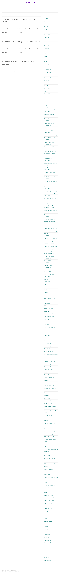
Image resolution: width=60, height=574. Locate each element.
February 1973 (47, 93)
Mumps (45, 428)
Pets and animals (48, 446)
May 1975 (46, 56)
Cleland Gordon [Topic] (49, 332)
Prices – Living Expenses (49, 458)
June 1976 (46, 21)
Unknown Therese (48, 545)
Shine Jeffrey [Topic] (48, 495)
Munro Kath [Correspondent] (50, 198)
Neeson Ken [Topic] (48, 434)
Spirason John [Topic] (48, 514)
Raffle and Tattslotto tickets (50, 463)
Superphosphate (47, 523)
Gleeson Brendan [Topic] (49, 369)
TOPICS (46, 300)
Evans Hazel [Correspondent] (50, 135)
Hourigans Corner (48, 287)
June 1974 (46, 83)
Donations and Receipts (49, 340)
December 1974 (47, 69)
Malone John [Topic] (48, 403)
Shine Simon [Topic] (48, 506)
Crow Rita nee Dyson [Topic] (50, 338)
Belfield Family (47, 305)
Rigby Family (47, 471)
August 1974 (46, 80)
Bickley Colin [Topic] (48, 308)
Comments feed (47, 560)
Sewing (45, 482)
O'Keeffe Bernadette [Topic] (50, 436)
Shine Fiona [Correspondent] (50, 231)
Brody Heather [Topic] (49, 316)
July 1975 (46, 50)
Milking (46, 420)
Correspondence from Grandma (51, 127)
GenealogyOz (30, 2)
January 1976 (47, 34)
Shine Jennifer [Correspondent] (51, 238)
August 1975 (46, 48)
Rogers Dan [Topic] (48, 474)
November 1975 (47, 40)
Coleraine (46, 284)
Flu (45, 358)
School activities (47, 479)
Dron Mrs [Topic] (47, 343)
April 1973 (46, 91)
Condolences (47, 335)
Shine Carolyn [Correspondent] (50, 228)
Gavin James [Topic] (48, 366)
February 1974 (47, 88)
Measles (46, 418)
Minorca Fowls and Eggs (49, 423)
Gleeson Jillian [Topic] (49, 377)
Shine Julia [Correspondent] (50, 243)
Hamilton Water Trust (49, 385)
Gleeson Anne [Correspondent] (50, 156)
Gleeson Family (47, 374)
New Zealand (47, 289)
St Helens (46, 292)
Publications (47, 461)
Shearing (46, 492)
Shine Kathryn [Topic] (49, 500)
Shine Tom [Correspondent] (50, 249)
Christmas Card (47, 330)
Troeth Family (47, 532)
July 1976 (46, 18)
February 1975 (47, 64)
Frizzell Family (47, 364)
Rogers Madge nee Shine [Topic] (51, 477)
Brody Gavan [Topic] (48, 313)
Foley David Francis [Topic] (50, 361)
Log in (45, 554)
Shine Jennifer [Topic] (49, 497)
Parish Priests (47, 444)
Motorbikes (46, 426)
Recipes (46, 466)
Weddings (46, 537)
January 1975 (47, 67)
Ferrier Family (47, 348)
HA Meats (46, 380)
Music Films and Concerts (49, 431)
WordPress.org (47, 562)
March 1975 (46, 61)
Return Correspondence (49, 469)
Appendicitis (47, 303)
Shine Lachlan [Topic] (48, 503)
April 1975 (46, 59)
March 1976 (46, 29)
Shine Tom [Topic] (48, 508)
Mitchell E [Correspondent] (50, 195)
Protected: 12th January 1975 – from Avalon (21, 41)
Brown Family (47, 319)
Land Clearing (47, 398)
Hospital (46, 392)
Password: (4, 32)
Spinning (46, 511)
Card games (46, 324)
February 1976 (47, 32)
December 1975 (47, 37)
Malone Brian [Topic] (48, 400)
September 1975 (47, 45)
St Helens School (48, 521)
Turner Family (47, 534)
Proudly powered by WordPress (9, 570)
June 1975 (46, 53)
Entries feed (47, 557)
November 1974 (47, 72)
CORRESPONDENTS (48, 102)
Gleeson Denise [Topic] (49, 372)
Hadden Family (47, 382)
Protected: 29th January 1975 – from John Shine (20, 20)
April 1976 (46, 26)
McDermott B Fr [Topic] (49, 415)
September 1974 (47, 77)
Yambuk (46, 295)
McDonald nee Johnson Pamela (51, 184)
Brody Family (47, 311)
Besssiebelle (47, 281)
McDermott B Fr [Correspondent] (51, 181)
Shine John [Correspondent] (50, 241)
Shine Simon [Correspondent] (50, 246)
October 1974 (47, 75)
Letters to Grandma (42, 9)
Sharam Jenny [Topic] (48, 489)
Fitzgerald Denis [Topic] (49, 351)
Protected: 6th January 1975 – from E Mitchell (18, 62)
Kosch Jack (46, 395)
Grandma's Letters (48, 542)
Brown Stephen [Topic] (49, 321)
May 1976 (46, 24)
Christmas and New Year (49, 327)
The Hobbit (46, 529)
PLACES (46, 279)
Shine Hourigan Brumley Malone (28, 9)
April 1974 (46, 85)
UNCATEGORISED (48, 540)
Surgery (46, 526)
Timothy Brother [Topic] (49, 298)
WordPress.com (15, 571)
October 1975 (47, 42)
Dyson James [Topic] (48, 346)
